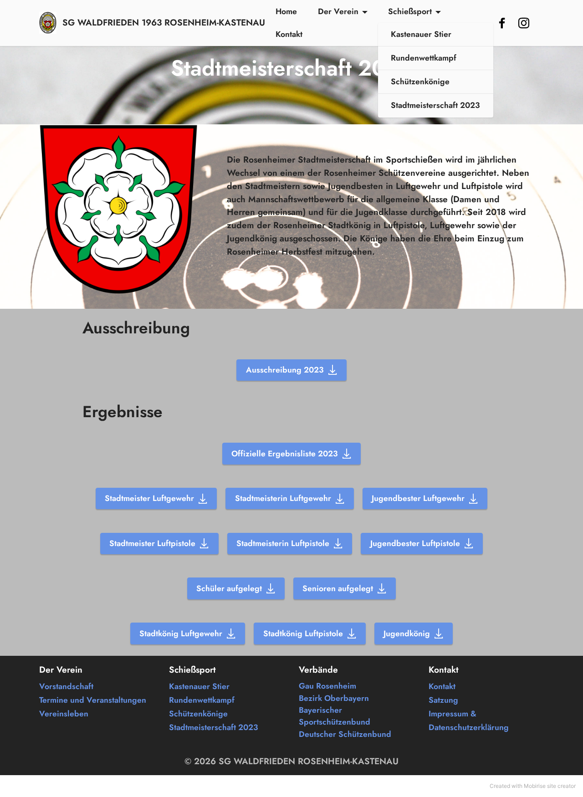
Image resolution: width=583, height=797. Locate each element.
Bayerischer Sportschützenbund (334, 716)
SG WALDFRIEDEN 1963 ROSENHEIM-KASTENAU (163, 22)
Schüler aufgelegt (229, 588)
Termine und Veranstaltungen (92, 700)
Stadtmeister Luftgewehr (149, 498)
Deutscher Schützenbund (345, 734)
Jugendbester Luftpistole (415, 543)
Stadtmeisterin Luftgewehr (283, 498)
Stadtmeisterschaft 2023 (435, 105)
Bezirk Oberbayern (334, 698)
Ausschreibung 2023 (285, 370)
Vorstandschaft (66, 686)
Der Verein (338, 11)
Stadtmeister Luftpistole (152, 543)
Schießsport (410, 11)
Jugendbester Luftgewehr (418, 498)
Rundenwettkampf (423, 58)
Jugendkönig (407, 633)
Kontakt (289, 34)
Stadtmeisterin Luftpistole (282, 543)
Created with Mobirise (518, 785)
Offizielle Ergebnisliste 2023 (284, 454)
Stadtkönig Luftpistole (303, 633)
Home (286, 11)
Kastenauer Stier (421, 34)
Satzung (443, 700)
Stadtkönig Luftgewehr (180, 633)
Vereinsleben (63, 714)
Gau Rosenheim (327, 686)
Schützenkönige (420, 81)
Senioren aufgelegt (337, 588)
